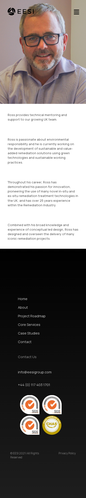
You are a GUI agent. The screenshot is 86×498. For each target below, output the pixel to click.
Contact (25, 341)
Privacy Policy (67, 453)
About (23, 307)
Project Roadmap (32, 316)
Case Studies (29, 333)
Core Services (29, 324)
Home (22, 299)
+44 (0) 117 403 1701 (34, 384)
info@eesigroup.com (35, 372)
